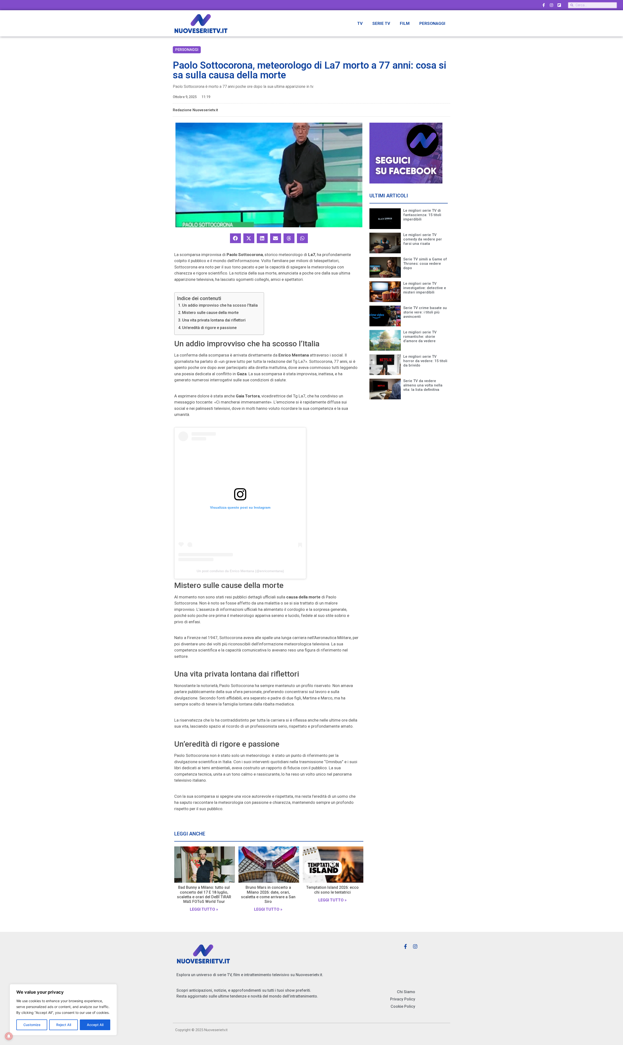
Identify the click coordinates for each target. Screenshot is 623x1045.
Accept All (95, 1025)
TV (360, 23)
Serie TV (381, 23)
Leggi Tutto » (204, 909)
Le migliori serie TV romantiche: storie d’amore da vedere (420, 336)
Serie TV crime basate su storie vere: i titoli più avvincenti (425, 312)
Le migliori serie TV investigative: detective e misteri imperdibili (424, 287)
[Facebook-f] (544, 5)
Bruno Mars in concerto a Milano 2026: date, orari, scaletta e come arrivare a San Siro (268, 894)
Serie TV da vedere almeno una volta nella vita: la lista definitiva (422, 385)
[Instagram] (551, 5)
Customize (31, 1025)
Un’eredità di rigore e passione (209, 327)
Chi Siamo (406, 992)
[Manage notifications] (9, 1036)
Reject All (63, 1025)
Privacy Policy (402, 999)
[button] (235, 238)
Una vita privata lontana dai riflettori (214, 320)
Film (405, 23)
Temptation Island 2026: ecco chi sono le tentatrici (332, 889)
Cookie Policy (403, 1006)
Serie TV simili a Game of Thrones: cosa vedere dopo (425, 263)
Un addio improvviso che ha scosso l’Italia (220, 305)
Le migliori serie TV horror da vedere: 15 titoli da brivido (425, 360)
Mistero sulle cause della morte (210, 312)
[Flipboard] (559, 5)
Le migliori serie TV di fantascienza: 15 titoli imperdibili (422, 214)
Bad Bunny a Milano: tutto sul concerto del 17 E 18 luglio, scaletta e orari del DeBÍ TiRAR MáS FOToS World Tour (204, 894)
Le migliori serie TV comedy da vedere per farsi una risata (422, 239)
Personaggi (432, 23)
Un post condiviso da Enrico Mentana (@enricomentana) (240, 571)
